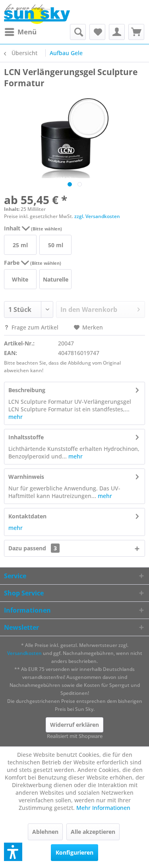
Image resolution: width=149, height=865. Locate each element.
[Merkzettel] (97, 32)
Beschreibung (26, 390)
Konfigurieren (74, 852)
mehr (15, 417)
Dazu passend (32, 548)
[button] (13, 852)
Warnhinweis (26, 476)
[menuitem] (20, 32)
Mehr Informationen (103, 807)
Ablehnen (45, 831)
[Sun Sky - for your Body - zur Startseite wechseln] (37, 14)
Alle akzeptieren (93, 831)
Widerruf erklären (74, 724)
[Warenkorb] (136, 32)
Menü (27, 31)
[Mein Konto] (117, 32)
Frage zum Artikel (35, 327)
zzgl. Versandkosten (97, 216)
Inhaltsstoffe (26, 437)
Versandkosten (24, 653)
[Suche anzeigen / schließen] (78, 32)
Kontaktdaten (27, 516)
